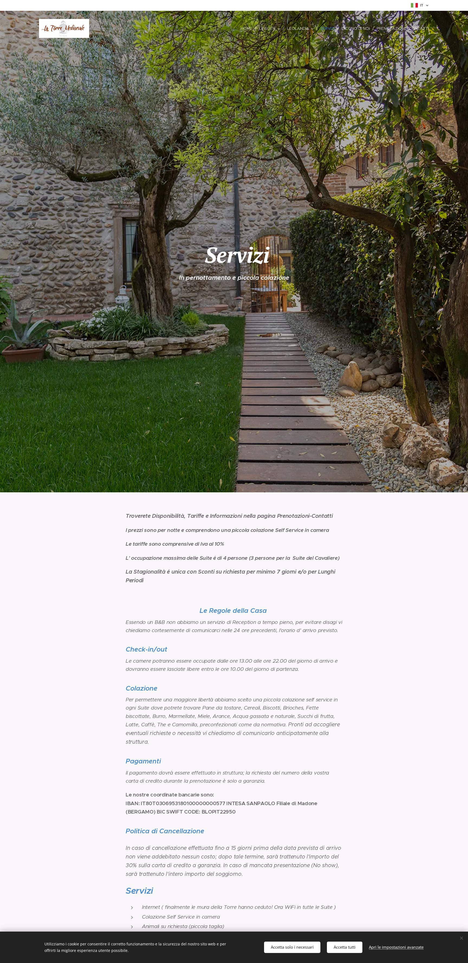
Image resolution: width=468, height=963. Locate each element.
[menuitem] (247, 28)
